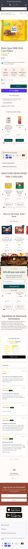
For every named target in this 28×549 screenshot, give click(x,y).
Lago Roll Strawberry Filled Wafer (19, 293)
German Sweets (8, 13)
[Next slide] (25, 129)
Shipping (3, 106)
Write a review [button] (14, 357)
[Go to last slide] (2, 129)
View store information (7, 102)
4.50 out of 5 (18, 341)
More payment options (14, 95)
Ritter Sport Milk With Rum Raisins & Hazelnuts (19, 240)
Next (26, 13)
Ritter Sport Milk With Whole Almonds (19, 192)
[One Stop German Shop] (14, 5)
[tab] (4, 309)
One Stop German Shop (14, 538)
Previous (21, 13)
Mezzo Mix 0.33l (19, 125)
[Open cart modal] (25, 4)
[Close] (25, 258)
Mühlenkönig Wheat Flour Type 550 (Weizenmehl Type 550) (8, 127)
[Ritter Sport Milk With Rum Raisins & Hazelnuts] (19, 230)
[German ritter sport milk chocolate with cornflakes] (14, 30)
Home (2, 13)
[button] (4, 53)
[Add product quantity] (8, 86)
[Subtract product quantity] (2, 86)
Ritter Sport (5, 54)
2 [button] (13, 459)
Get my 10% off (14, 286)
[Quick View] (10, 226)
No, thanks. (14, 290)
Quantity (3, 83)
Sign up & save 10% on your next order (14, 1)
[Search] (25, 8)
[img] (5, 371)
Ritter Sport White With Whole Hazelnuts (8, 192)
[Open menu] (2, 4)
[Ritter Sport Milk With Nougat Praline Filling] (7, 230)
